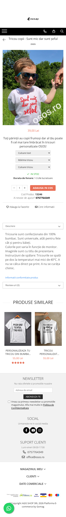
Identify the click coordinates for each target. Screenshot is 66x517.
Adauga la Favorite (19, 206)
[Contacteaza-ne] (45, 31)
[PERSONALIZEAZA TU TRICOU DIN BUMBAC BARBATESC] (17, 329)
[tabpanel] (33, 87)
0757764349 (35, 452)
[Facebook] (26, 430)
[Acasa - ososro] (33, 19)
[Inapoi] (2, 39)
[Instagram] (40, 430)
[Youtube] (33, 430)
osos (33, 43)
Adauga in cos (43, 188)
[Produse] (5, 32)
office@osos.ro (35, 457)
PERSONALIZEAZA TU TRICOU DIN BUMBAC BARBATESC (17, 352)
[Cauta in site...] (62, 31)
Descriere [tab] (10, 226)
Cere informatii (45, 206)
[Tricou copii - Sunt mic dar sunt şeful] (33, 87)
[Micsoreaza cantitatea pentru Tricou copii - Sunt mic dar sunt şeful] (14, 188)
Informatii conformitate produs (21, 277)
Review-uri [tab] (12, 285)
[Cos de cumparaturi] (54, 31)
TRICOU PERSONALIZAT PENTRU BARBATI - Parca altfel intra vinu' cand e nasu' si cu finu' (48, 352)
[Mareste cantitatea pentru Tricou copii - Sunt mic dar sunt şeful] (24, 188)
